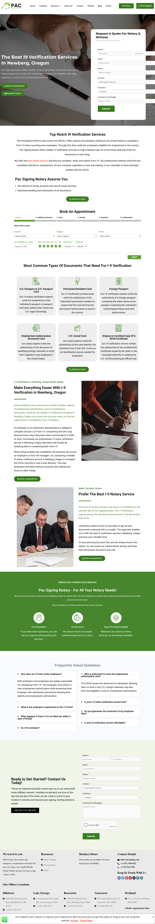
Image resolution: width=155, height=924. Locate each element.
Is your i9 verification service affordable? (104, 722)
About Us (68, 6)
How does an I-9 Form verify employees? (41, 674)
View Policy (86, 920)
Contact (80, 6)
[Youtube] (126, 878)
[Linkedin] (137, 878)
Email (85, 765)
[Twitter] (122, 878)
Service (101, 232)
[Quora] (141, 878)
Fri (56, 242)
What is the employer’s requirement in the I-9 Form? (47, 707)
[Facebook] (119, 878)
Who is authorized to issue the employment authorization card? (104, 675)
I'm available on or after (23, 242)
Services (54, 6)
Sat (60, 242)
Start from (67, 242)
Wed (48, 242)
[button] (45, 674)
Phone (86, 774)
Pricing (91, 6)
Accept (74, 920)
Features (43, 6)
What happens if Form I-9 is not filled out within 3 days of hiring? (43, 717)
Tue (44, 242)
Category (59, 232)
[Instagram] (134, 878)
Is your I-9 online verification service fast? (105, 702)
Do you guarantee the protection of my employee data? (107, 712)
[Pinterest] (130, 878)
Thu (51, 242)
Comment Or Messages (92, 803)
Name (86, 755)
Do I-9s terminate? (30, 728)
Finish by (79, 242)
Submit (106, 108)
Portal (108, 6)
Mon (40, 242)
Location (17, 232)
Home (32, 6)
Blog (100, 6)
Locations (86, 793)
